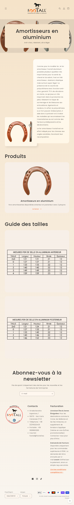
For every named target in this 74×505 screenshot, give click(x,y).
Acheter (35, 209)
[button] (6, 8)
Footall (46, 496)
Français (25, 496)
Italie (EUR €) (11, 496)
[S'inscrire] (52, 393)
